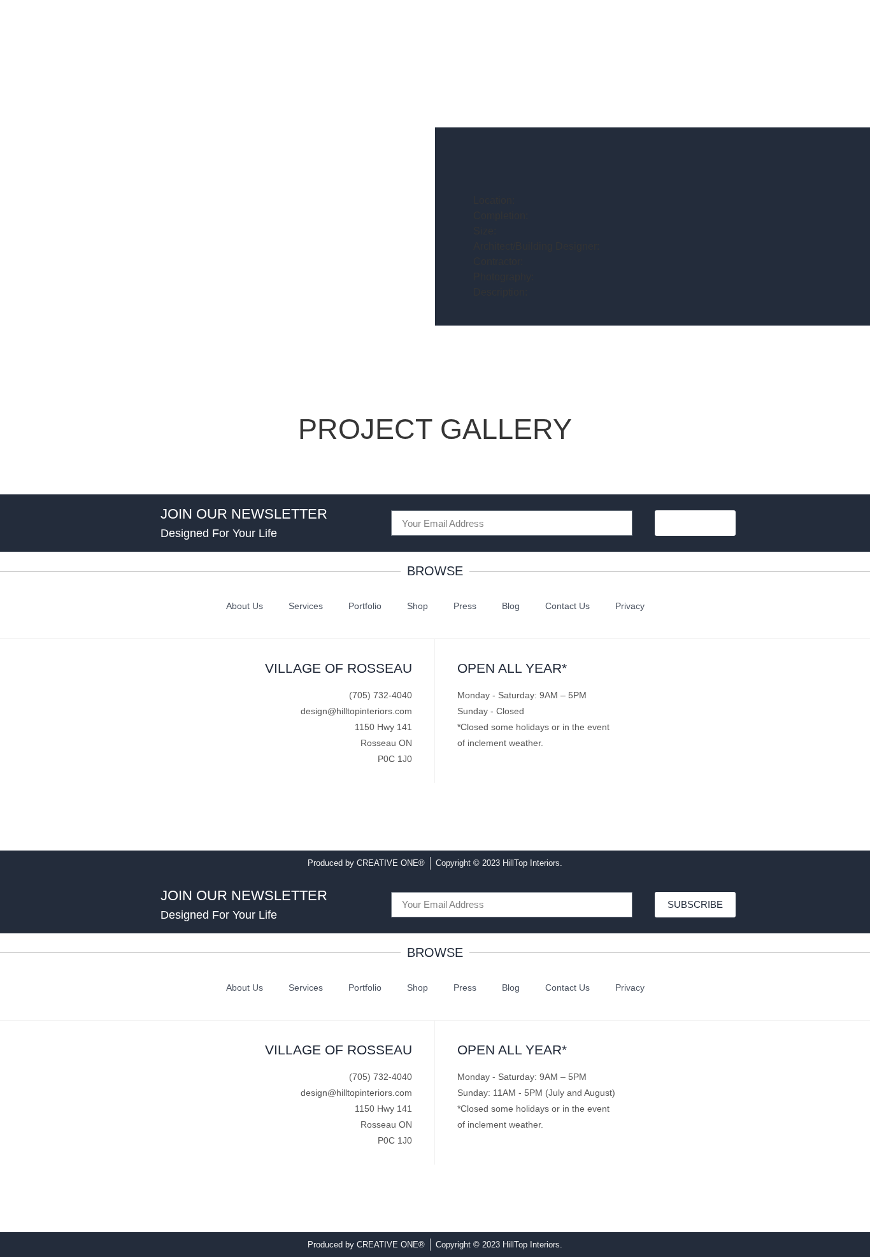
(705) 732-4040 (380, 695)
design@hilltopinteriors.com (356, 711)
